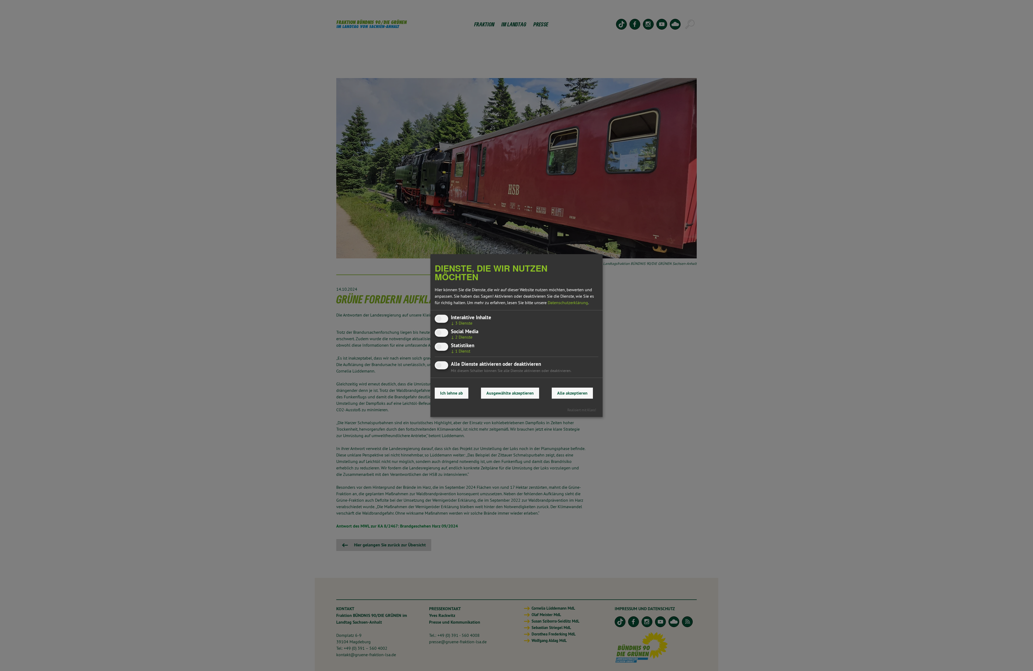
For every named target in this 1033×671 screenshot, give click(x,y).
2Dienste (461, 337)
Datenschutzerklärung (568, 302)
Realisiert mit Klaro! (581, 410)
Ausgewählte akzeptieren (510, 393)
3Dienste (461, 323)
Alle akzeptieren (572, 393)
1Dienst (460, 351)
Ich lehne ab (451, 393)
